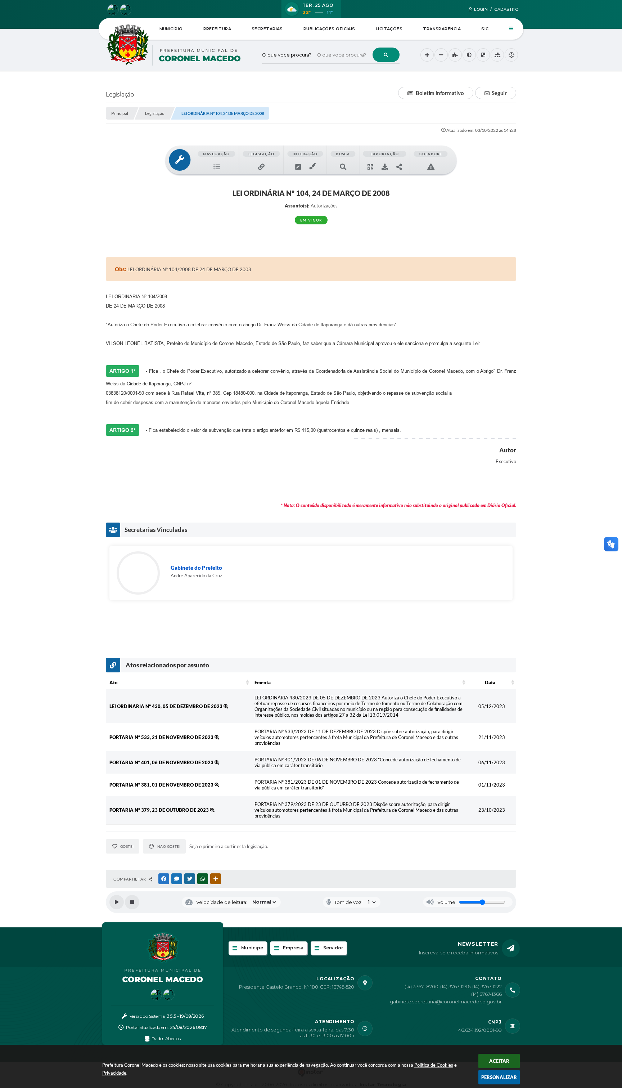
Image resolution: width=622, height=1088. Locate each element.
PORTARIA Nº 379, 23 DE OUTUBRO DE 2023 (159, 810)
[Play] (116, 902)
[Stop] (132, 902)
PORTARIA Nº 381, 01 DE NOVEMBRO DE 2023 (162, 785)
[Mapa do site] (497, 55)
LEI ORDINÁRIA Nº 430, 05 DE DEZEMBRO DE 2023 (166, 706)
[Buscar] (386, 55)
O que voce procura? (286, 55)
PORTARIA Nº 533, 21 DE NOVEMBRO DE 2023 (162, 737)
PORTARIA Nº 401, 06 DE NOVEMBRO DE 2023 (162, 762)
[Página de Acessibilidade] (511, 55)
